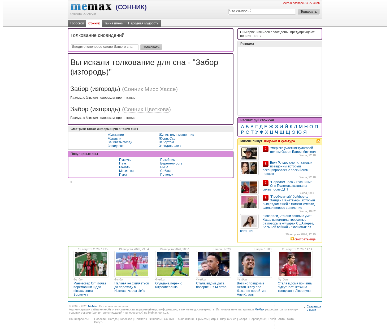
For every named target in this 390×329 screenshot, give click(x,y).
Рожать (124, 167)
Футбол (78, 279)
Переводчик (257, 319)
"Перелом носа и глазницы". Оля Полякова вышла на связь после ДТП (288, 185)
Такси (272, 319)
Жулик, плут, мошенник (176, 135)
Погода (113, 319)
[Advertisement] (280, 81)
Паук (122, 163)
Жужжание (116, 135)
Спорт (243, 319)
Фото (290, 319)
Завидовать (116, 146)
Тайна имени (114, 23)
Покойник (167, 160)
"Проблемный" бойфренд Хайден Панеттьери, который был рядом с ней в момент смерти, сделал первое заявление (289, 202)
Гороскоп (77, 23)
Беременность (171, 163)
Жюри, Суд (167, 138)
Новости (100, 319)
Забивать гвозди (120, 142)
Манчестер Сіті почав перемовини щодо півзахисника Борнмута (89, 289)
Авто (281, 319)
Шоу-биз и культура (279, 141)
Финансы (155, 319)
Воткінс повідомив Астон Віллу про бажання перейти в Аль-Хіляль (251, 289)
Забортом (166, 142)
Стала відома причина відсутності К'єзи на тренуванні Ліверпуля (295, 287)
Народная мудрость (143, 23)
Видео (98, 322)
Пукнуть (125, 160)
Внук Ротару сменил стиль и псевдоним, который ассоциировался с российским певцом (287, 168)
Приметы (141, 319)
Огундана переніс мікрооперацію (168, 285)
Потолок (166, 174)
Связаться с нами (314, 308)
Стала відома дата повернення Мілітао (211, 285)
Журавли (114, 138)
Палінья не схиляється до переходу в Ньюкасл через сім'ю (131, 287)
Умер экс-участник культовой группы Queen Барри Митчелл (293, 150)
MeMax (93, 306)
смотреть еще (305, 239)
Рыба (164, 167)
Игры (214, 319)
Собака (165, 171)
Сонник (94, 23)
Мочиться (126, 171)
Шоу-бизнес (228, 319)
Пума (123, 174)
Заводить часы (170, 146)
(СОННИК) (131, 7)
